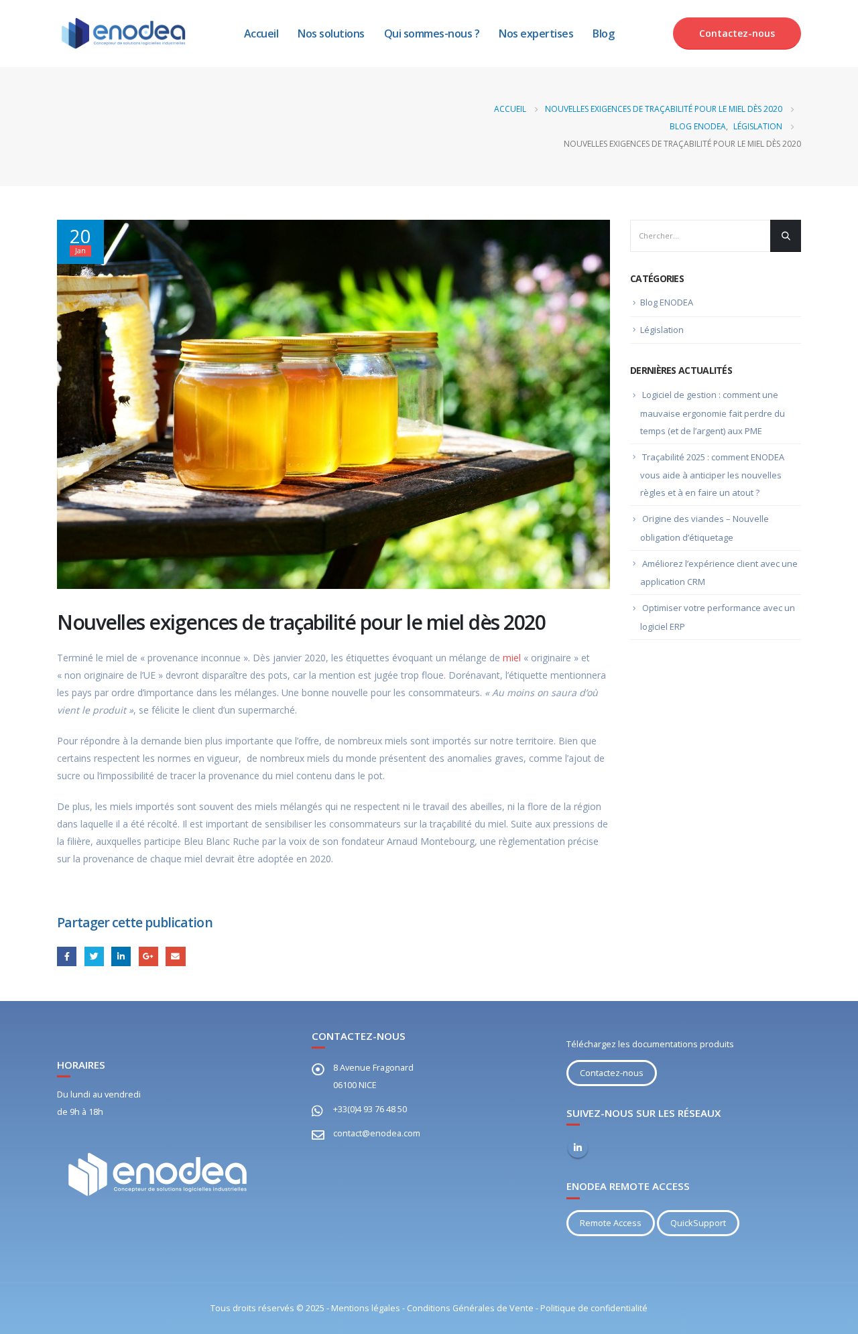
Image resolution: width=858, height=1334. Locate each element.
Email (175, 956)
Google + (148, 956)
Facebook (66, 956)
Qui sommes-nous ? (432, 33)
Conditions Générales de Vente (470, 1308)
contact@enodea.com (376, 1133)
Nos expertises (536, 33)
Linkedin (578, 1148)
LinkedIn (121, 956)
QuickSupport (698, 1223)
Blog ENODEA (666, 302)
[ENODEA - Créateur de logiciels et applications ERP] (124, 33)
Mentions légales (365, 1308)
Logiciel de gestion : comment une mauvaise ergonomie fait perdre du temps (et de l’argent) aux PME (712, 413)
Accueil (261, 33)
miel (512, 657)
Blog (603, 33)
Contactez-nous (737, 33)
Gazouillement (94, 956)
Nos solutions (331, 33)
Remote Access (610, 1223)
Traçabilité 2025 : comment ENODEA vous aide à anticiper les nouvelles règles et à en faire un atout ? (712, 475)
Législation (662, 330)
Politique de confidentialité (594, 1308)
